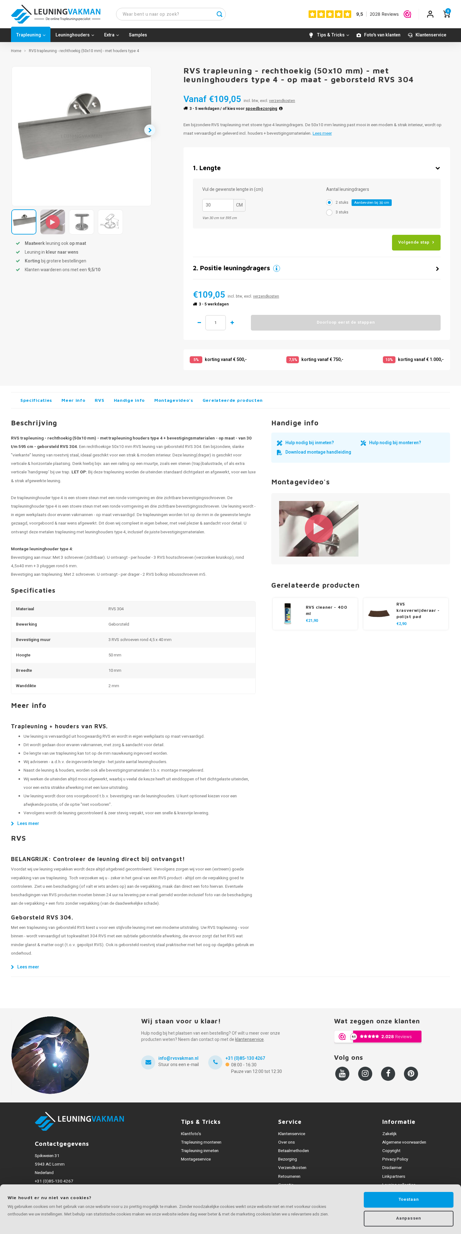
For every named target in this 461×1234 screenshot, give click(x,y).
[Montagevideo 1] (318, 529)
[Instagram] (365, 1074)
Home (16, 51)
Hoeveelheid (215, 322)
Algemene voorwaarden (404, 1142)
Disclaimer (392, 1168)
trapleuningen (155, 515)
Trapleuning (28, 35)
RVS (99, 400)
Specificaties (36, 400)
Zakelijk (389, 1134)
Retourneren (289, 1176)
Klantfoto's (191, 1134)
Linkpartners (393, 1176)
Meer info (73, 400)
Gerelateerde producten (233, 400)
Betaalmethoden (293, 1151)
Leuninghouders (73, 35)
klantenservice (249, 1039)
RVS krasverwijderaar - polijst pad (418, 610)
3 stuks (342, 212)
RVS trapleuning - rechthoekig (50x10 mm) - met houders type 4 (84, 51)
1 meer (232, 322)
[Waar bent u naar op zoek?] (219, 14)
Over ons (286, 1142)
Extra (109, 35)
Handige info (129, 400)
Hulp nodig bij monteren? (395, 442)
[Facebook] (388, 1074)
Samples (138, 35)
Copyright (391, 1151)
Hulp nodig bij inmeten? (309, 442)
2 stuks (362, 202)
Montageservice (196, 1159)
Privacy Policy (395, 1159)
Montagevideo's (173, 400)
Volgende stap (414, 242)
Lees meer (322, 133)
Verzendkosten (292, 1168)
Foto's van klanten (382, 35)
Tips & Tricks (331, 35)
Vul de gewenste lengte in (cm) (232, 189)
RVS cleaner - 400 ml (326, 610)
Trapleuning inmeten (200, 1151)
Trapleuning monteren (201, 1142)
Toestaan (409, 1199)
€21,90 (312, 620)
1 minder (199, 322)
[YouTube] (342, 1074)
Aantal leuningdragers (347, 189)
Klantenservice (431, 35)
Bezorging (287, 1159)
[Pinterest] (411, 1074)
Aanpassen (408, 1218)
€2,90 (401, 624)
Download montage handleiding (318, 452)
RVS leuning (144, 447)
